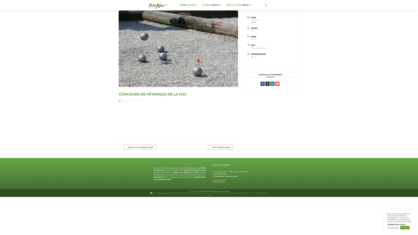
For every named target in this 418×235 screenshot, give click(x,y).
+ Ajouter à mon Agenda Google (140, 147)
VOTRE (187, 5)
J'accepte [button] (405, 227)
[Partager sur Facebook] (262, 84)
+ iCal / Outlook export (220, 147)
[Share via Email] (277, 84)
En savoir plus (393, 228)
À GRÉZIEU (210, 5)
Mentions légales (193, 191)
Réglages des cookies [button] (396, 224)
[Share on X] (267, 84)
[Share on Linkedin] (272, 84)
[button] (266, 5)
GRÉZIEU (238, 5)
